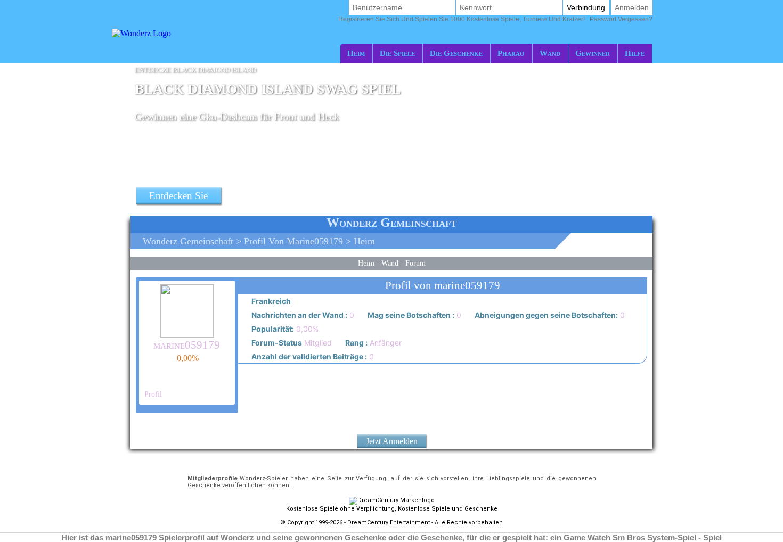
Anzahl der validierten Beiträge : (308, 356)
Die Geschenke (456, 53)
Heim (356, 53)
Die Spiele (397, 53)
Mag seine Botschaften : (410, 314)
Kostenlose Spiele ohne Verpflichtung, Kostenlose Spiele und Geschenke (391, 508)
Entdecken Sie (178, 195)
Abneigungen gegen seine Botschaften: (545, 314)
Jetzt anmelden (392, 441)
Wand (550, 53)
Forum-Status (276, 342)
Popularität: (272, 328)
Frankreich (270, 301)
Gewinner (592, 53)
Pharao (511, 53)
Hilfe (635, 53)
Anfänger (373, 342)
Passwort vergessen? (495, 19)
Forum (415, 263)
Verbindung (586, 7)
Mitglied (291, 342)
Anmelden (632, 7)
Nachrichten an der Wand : (298, 314)
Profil (152, 394)
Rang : (356, 342)
